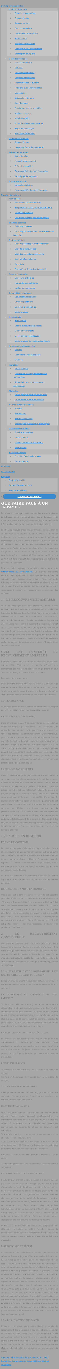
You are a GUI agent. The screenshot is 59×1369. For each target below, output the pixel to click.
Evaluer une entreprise (25, 288)
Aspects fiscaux (22, 18)
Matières (19, 360)
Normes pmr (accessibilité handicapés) (32, 423)
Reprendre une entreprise (26, 283)
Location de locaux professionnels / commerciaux (30, 375)
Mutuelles (13, 391)
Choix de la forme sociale (26, 33)
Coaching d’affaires (23, 226)
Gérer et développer (18, 59)
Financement (21, 38)
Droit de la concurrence (25, 249)
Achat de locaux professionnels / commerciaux (28, 384)
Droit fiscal (19, 264)
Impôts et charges (23, 113)
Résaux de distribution (25, 133)
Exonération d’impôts (24, 331)
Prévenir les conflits (23, 166)
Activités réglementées (25, 13)
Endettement (20, 320)
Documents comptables (25, 307)
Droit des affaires (16, 240)
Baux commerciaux (23, 28)
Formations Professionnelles (28, 355)
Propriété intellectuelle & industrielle (31, 269)
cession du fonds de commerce (29, 147)
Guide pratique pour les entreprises (31, 394)
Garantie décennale (24, 212)
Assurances (14, 199)
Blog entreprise (8, 471)
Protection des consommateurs (29, 123)
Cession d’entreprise (18, 274)
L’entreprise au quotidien (12, 6)
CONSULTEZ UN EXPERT (30, 496)
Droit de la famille (17, 480)
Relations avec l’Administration (28, 48)
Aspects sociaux (22, 23)
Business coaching (17, 223)
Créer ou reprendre (18, 9)
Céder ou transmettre (18, 138)
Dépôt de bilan (21, 156)
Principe (18, 349)
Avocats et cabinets (18, 490)
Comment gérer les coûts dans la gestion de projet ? (25, 1357)
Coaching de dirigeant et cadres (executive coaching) (33, 233)
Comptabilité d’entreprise (20, 293)
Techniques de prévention (26, 176)
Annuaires (5, 466)
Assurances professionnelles (28, 202)
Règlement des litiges (24, 128)
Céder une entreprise (24, 278)
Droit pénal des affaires (25, 259)
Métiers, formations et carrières (29, 442)
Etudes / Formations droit (20, 485)
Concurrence (20, 93)
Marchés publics (22, 118)
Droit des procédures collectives (29, 254)
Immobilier (13, 365)
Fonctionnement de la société (28, 108)
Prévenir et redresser (18, 152)
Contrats (18, 67)
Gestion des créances (25, 72)
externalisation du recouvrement (16, 572)
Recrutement (20, 447)
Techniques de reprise (25, 54)
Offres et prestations (24, 302)
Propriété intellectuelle (25, 43)
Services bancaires (17, 452)
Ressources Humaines (19, 429)
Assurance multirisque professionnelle (32, 217)
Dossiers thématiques (11, 195)
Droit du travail (21, 103)
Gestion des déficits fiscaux (27, 336)
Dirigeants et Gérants (24, 98)
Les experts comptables (25, 297)
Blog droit (5, 476)
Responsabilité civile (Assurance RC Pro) (33, 207)
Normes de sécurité (24, 418)
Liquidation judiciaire (24, 185)
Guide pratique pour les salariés (29, 399)
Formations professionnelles (22, 346)
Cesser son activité (17, 181)
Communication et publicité (27, 83)
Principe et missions (24, 432)
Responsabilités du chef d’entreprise (31, 171)
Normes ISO (20, 413)
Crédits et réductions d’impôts (28, 326)
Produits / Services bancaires (28, 456)
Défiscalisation (15, 317)
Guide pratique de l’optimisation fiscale (32, 341)
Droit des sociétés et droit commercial (32, 244)
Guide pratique (21, 312)
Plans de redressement (25, 161)
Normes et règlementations (21, 405)
